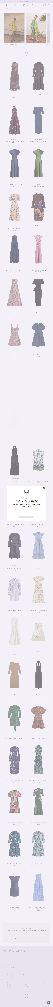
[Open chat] (48, 1002)
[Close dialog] (44, 488)
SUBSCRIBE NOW (26, 516)
